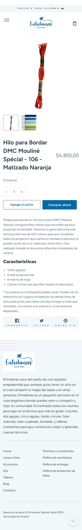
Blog (6, 484)
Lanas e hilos (11, 457)
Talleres (8, 477)
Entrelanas (10, 180)
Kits (5, 471)
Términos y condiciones (58, 451)
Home (7, 451)
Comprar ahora (59, 205)
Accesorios (10, 464)
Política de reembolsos (57, 457)
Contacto (9, 490)
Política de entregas (56, 464)
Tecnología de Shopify (16, 516)
